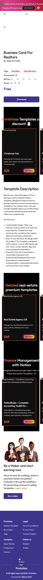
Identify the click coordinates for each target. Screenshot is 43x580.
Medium (26, 544)
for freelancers (19, 22)
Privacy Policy (28, 530)
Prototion (21, 568)
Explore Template (11, 526)
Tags (5, 534)
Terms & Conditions (31, 526)
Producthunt (9, 548)
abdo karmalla (13, 60)
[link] (16, 71)
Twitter (26, 548)
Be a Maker (8, 530)
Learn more (21, 488)
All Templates (8, 22)
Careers (7, 552)
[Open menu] (7, 14)
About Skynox (9, 544)
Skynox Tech (27, 577)
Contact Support (29, 534)
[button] (13, 496)
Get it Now (29, 171)
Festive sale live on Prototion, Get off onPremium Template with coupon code (21, 5)
